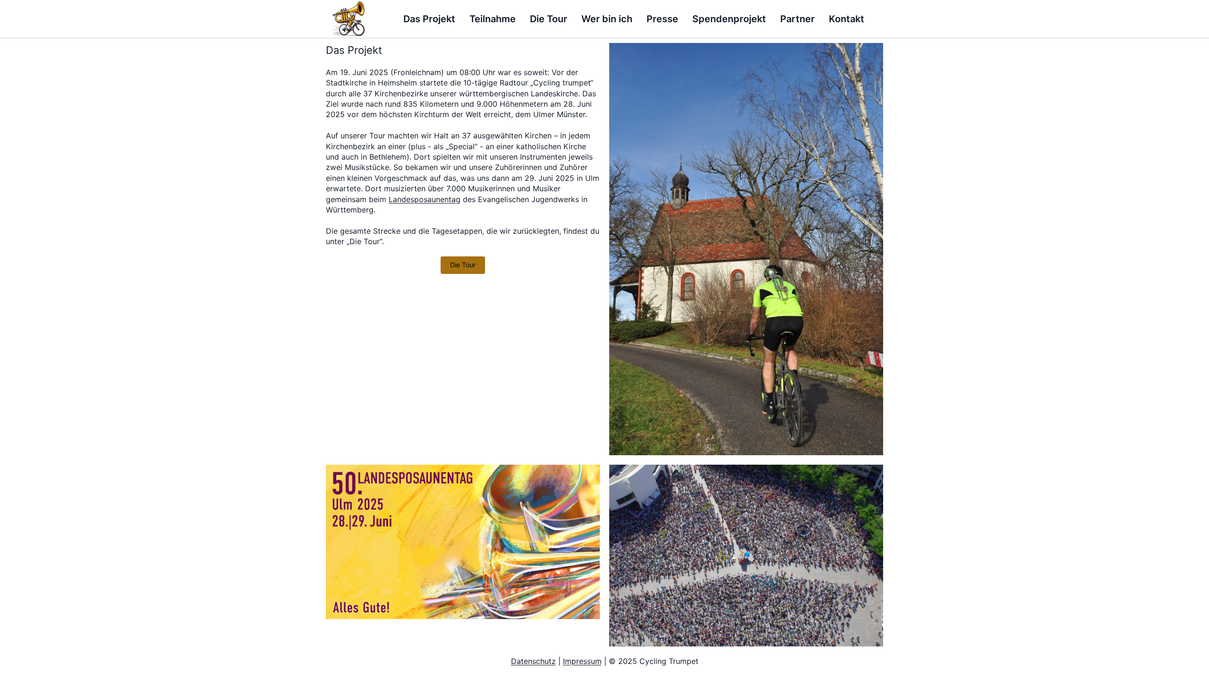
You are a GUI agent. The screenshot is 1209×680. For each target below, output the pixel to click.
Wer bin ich (606, 19)
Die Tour (548, 19)
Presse (662, 19)
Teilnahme (492, 19)
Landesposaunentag (424, 199)
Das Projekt (429, 19)
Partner (797, 19)
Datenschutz (533, 661)
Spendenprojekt (729, 19)
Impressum (582, 661)
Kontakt (846, 19)
